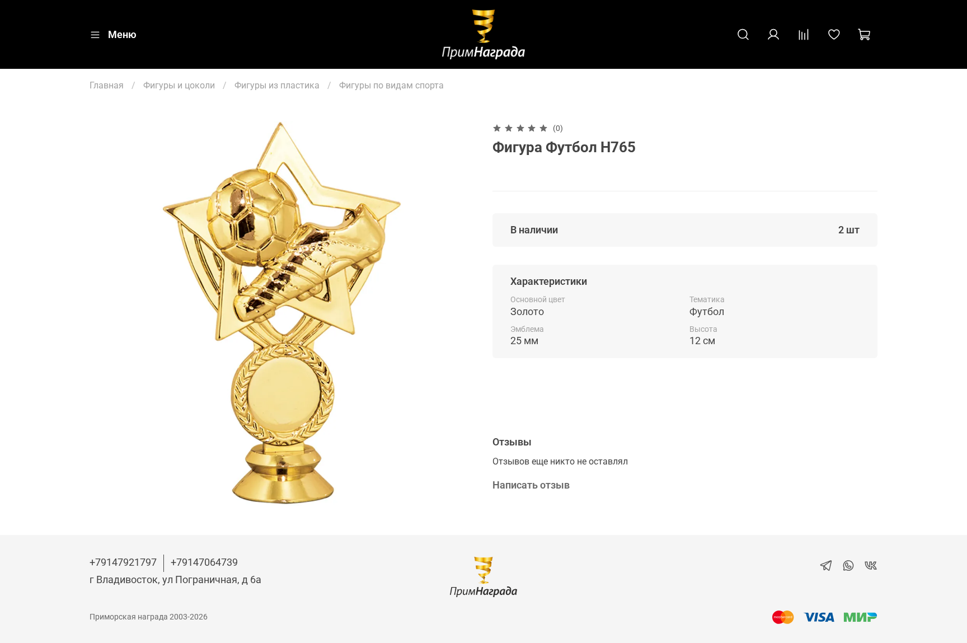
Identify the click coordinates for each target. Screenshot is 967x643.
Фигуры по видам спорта (391, 85)
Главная (107, 85)
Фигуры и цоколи (179, 85)
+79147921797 (123, 562)
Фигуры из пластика (277, 85)
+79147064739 (204, 562)
